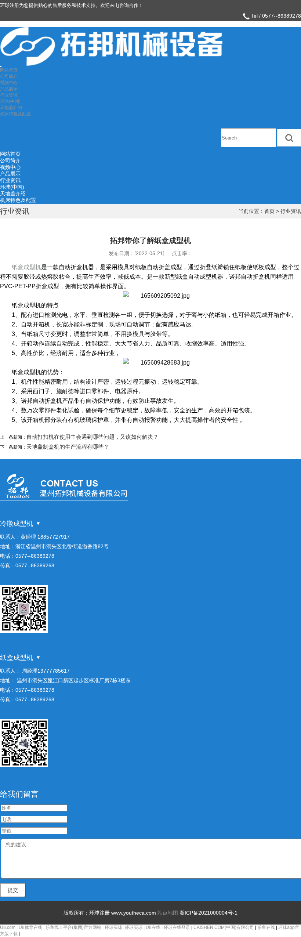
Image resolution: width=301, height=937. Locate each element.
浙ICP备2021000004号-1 (208, 913)
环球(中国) (10, 101)
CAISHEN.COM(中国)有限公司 (223, 927)
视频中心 (9, 82)
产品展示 (9, 88)
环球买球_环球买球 (123, 927)
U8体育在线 (30, 927)
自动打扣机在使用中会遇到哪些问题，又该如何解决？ (92, 437)
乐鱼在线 (266, 927)
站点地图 (167, 913)
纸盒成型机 (26, 267)
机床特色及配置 (15, 113)
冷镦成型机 (16, 523)
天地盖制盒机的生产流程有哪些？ (67, 447)
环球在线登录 (177, 927)
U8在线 (153, 927)
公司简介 (9, 76)
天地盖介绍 (11, 107)
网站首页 (9, 70)
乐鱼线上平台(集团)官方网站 (73, 927)
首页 (269, 211)
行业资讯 (9, 95)
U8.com (7, 927)
